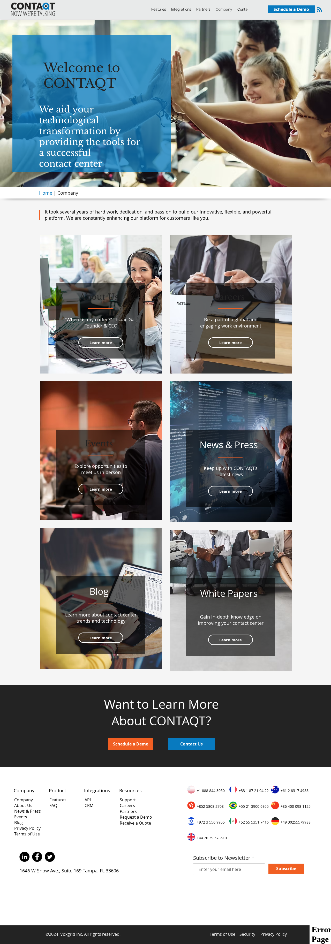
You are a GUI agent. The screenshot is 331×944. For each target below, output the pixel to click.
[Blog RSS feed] (319, 9)
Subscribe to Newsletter (221, 858)
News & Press (27, 811)
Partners (128, 811)
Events (20, 817)
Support (128, 800)
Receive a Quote (135, 823)
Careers (127, 805)
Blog (18, 822)
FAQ (53, 805)
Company (23, 800)
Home (46, 193)
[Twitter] (50, 857)
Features (57, 800)
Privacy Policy (27, 828)
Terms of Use (27, 834)
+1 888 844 (206, 790)
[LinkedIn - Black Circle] (24, 857)
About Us (23, 805)
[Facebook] (37, 857)
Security (247, 934)
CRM (89, 805)
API (88, 800)
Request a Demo (136, 817)
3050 (220, 790)
